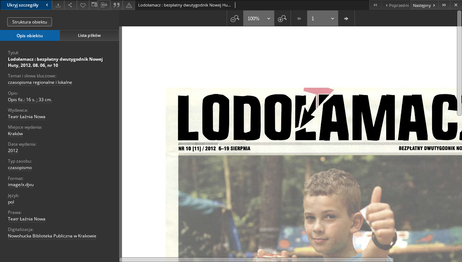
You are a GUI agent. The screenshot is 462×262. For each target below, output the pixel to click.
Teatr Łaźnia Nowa (26, 116)
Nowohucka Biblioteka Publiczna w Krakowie (52, 236)
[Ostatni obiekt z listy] (444, 5)
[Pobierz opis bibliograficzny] (104, 5)
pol (11, 202)
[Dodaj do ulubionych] (83, 5)
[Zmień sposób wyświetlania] (93, 5)
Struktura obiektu (29, 22)
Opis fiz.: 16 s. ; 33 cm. (30, 99)
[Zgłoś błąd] (129, 5)
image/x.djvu (21, 184)
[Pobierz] (58, 5)
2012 (13, 150)
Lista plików (89, 35)
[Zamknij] (456, 5)
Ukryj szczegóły (22, 5)
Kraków (15, 133)
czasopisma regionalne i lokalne (40, 82)
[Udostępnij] (70, 5)
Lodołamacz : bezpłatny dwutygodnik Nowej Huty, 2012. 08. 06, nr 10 (55, 62)
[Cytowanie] (116, 5)
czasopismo (20, 167)
